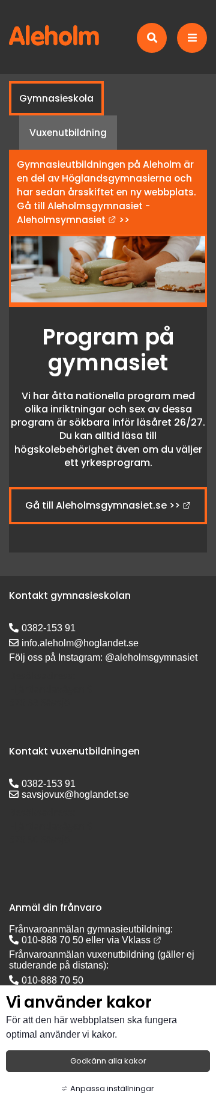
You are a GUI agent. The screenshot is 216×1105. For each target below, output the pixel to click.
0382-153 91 (49, 628)
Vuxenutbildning (68, 132)
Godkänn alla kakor (108, 1061)
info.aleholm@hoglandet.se (80, 643)
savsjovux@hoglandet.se (75, 794)
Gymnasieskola (56, 98)
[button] (153, 38)
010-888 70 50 (52, 940)
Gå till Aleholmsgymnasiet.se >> (108, 505)
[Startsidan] (54, 42)
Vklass (141, 940)
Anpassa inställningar (112, 1088)
